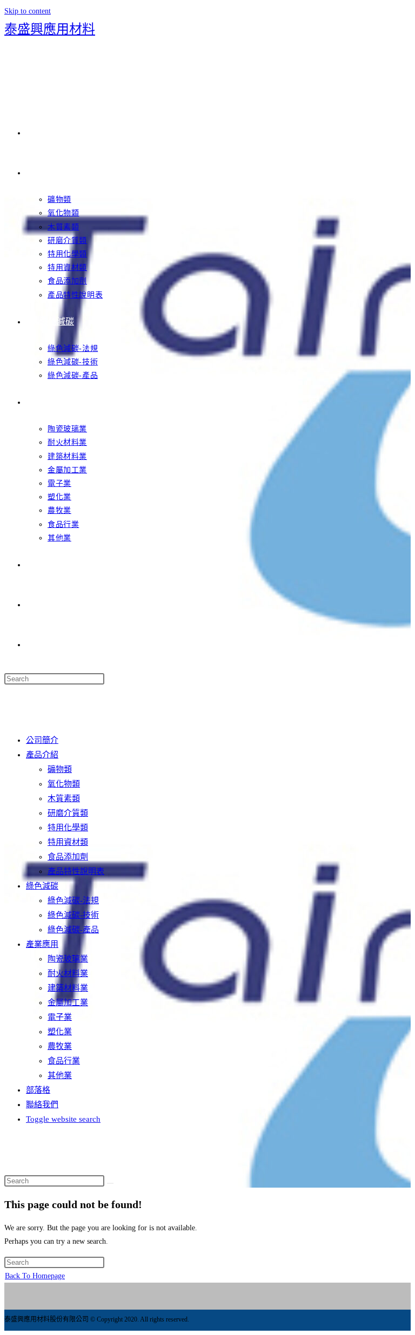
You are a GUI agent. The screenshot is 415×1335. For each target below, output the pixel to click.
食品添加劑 (68, 856)
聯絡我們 (42, 1104)
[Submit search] (110, 1183)
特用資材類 (68, 842)
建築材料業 (68, 988)
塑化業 (60, 1031)
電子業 (60, 1017)
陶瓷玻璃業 (68, 958)
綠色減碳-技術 (73, 915)
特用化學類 (68, 827)
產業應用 (42, 944)
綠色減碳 (42, 886)
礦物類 (60, 769)
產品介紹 (42, 754)
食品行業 (64, 1060)
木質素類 (64, 798)
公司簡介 (42, 740)
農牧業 (60, 1046)
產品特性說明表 (76, 871)
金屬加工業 (68, 1002)
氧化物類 (64, 784)
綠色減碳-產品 (73, 929)
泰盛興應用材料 (49, 29)
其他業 (60, 1075)
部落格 (38, 1090)
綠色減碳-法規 (73, 900)
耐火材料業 (68, 973)
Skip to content (27, 11)
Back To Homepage (35, 1276)
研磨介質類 (68, 813)
